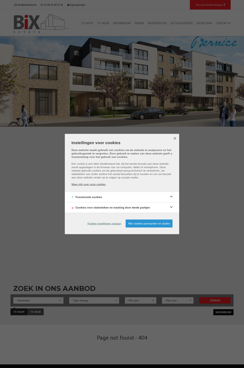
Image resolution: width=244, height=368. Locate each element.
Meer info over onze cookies (88, 184)
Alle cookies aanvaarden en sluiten (149, 223)
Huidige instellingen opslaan (104, 223)
